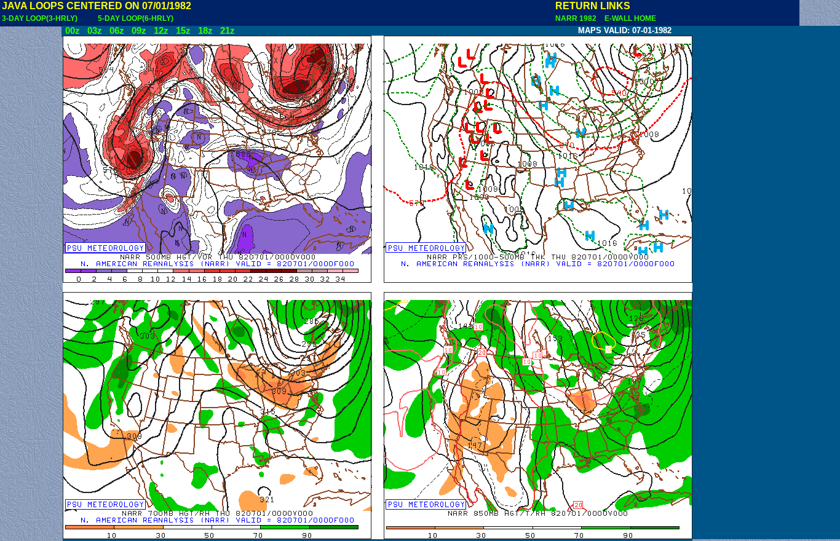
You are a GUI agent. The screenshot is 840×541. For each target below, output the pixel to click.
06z (117, 31)
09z (139, 31)
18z (205, 31)
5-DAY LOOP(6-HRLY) (135, 18)
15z (183, 31)
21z (227, 31)
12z (161, 31)
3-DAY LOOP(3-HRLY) (39, 18)
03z (95, 31)
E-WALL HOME (628, 18)
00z (72, 31)
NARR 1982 (576, 18)
